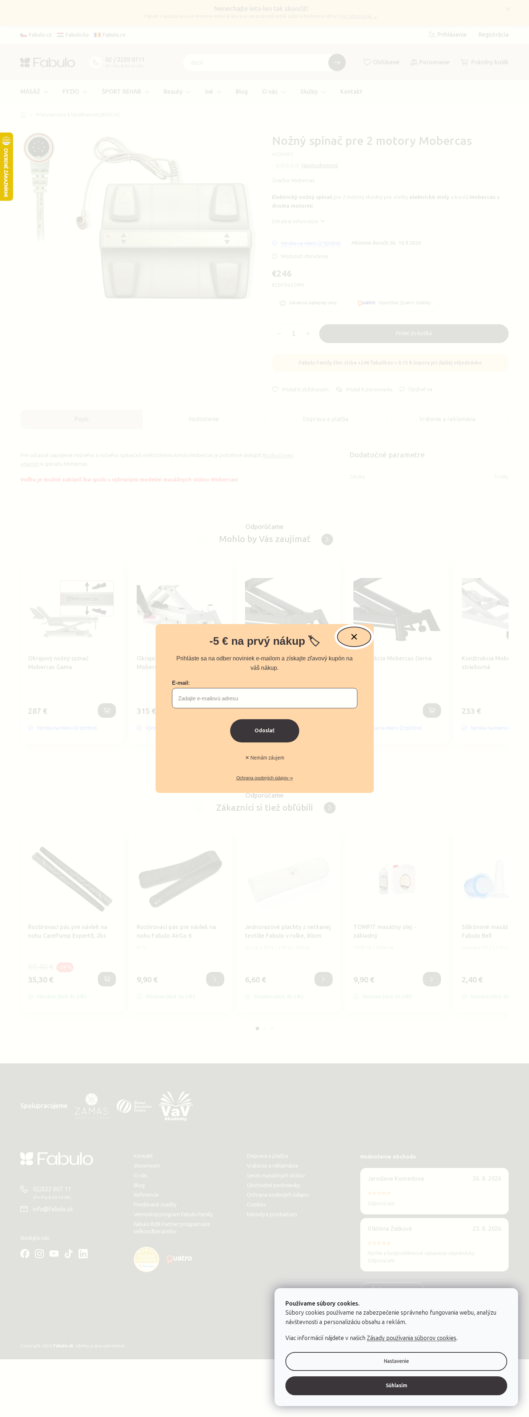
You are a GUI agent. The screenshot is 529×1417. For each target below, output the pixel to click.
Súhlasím (396, 1386)
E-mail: (181, 683)
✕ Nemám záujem (264, 758)
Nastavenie (396, 1361)
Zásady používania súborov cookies (411, 1338)
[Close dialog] (354, 637)
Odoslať (264, 731)
